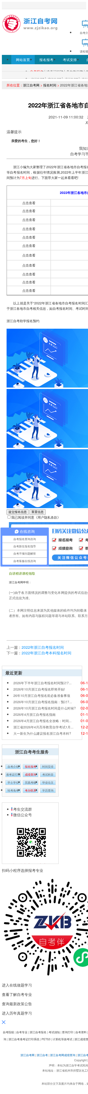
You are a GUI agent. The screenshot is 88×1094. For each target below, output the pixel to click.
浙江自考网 (31, 85)
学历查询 (48, 790)
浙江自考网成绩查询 (62, 1055)
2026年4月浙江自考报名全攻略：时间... (42, 720)
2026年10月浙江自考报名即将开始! (39, 689)
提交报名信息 (17, 512)
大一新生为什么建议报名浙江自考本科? (42, 733)
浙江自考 (42, 1055)
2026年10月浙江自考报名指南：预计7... (42, 701)
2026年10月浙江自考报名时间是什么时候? (44, 708)
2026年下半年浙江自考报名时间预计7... (42, 683)
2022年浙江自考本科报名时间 (46, 653)
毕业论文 (48, 782)
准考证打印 (13, 774)
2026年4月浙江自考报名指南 (34, 714)
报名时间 (49, 85)
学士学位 (13, 782)
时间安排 (48, 766)
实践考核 (30, 782)
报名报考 (46, 59)
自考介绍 (13, 766)
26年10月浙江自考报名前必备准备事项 (41, 695)
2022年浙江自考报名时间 (43, 647)
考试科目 (48, 774)
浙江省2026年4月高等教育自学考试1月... (43, 727)
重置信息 (37, 512)
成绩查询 (30, 774)
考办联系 (30, 790)
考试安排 (70, 59)
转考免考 (13, 790)
